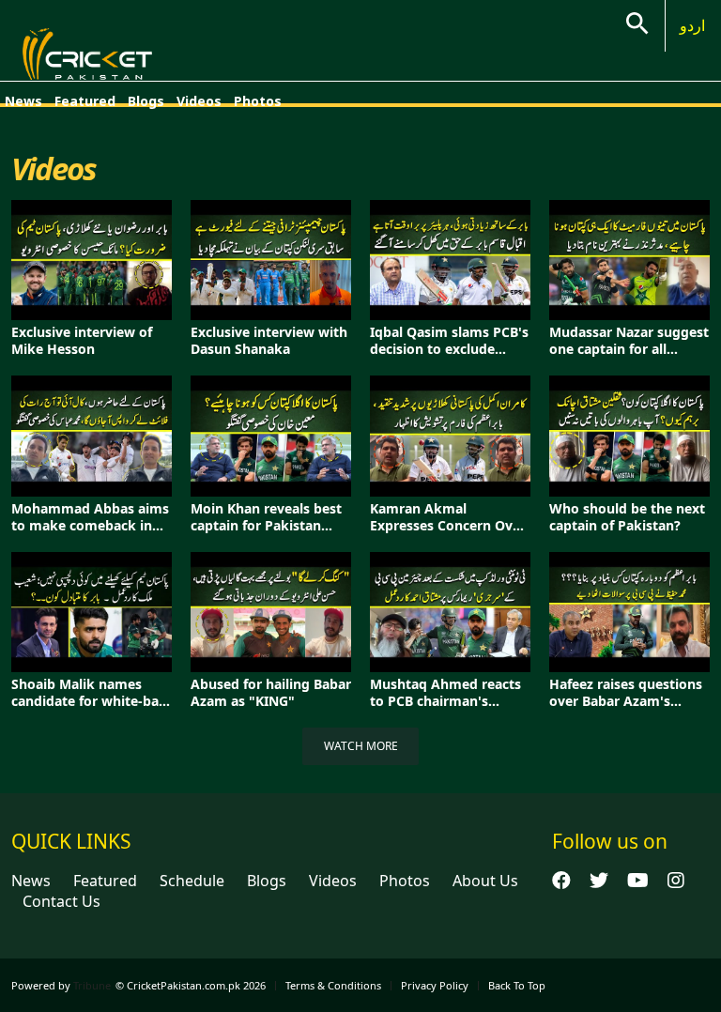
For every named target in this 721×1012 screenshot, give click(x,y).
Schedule (192, 880)
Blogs (146, 101)
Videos (199, 101)
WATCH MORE (361, 746)
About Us (485, 880)
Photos (258, 101)
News (23, 101)
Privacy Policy (434, 985)
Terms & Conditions (333, 985)
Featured (84, 101)
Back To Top (516, 985)
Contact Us (61, 901)
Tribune (92, 985)
